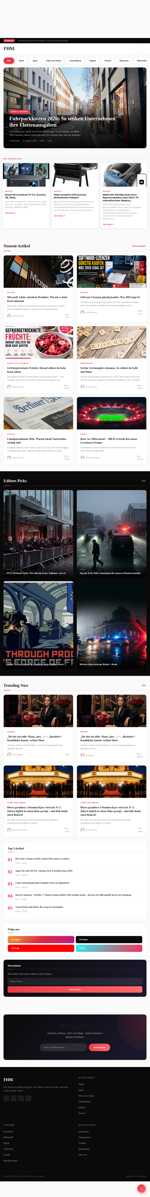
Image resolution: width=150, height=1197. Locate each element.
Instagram (15, 939)
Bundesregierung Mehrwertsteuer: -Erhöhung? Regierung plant (43, 40)
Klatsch (93, 60)
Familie (7, 1154)
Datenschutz (84, 1137)
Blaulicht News (10, 1160)
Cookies (82, 1143)
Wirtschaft (8, 1137)
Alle (9, 60)
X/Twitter (83, 939)
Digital (6, 1143)
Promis (108, 60)
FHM (9, 48)
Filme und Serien (53, 60)
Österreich (8, 1149)
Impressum (84, 1131)
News (21, 60)
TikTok (82, 948)
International (75, 60)
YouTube (15, 948)
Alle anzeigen (139, 246)
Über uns (83, 1154)
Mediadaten (84, 1149)
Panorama (124, 60)
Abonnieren (75, 989)
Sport (35, 60)
